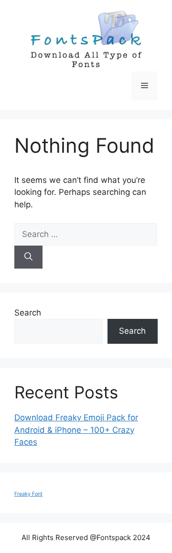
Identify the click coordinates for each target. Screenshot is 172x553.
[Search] (28, 257)
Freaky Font (28, 494)
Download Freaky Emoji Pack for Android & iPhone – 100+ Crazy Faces (76, 430)
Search (27, 312)
